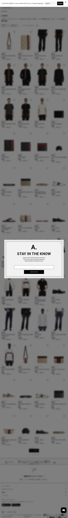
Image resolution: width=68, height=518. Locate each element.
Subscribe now (34, 272)
